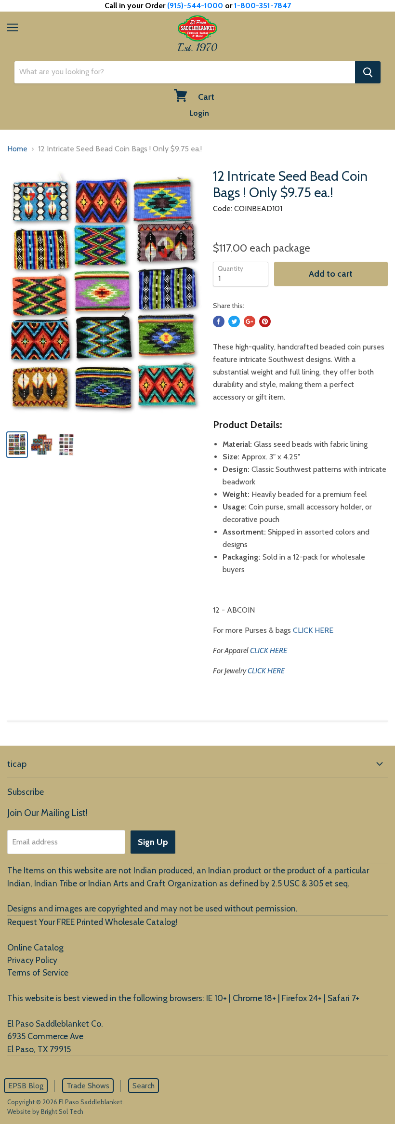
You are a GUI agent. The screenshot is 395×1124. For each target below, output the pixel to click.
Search (143, 1085)
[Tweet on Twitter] (234, 321)
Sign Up (153, 842)
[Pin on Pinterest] (265, 321)
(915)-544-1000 (195, 5)
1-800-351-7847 (262, 5)
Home (17, 148)
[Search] (368, 72)
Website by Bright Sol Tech (45, 1111)
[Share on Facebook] (218, 321)
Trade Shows (87, 1085)
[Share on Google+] (249, 321)
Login (199, 113)
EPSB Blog (25, 1085)
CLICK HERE (313, 630)
